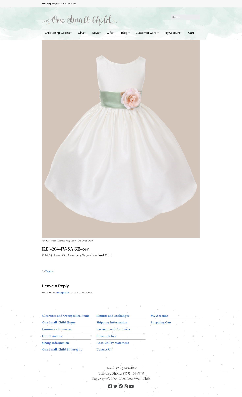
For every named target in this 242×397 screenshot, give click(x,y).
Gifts (110, 32)
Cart (191, 32)
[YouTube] (131, 386)
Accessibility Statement (112, 343)
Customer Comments (56, 329)
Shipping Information (111, 322)
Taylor (49, 271)
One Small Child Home (59, 322)
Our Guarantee (52, 336)
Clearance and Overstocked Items (65, 316)
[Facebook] (110, 386)
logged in (63, 292)
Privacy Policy (106, 336)
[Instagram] (126, 386)
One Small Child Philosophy (62, 350)
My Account (172, 32)
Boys (95, 32)
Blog (124, 32)
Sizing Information (55, 343)
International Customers (113, 329)
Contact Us (104, 350)
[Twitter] (115, 386)
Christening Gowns (57, 32)
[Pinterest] (121, 386)
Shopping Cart (161, 322)
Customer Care (146, 32)
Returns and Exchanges (112, 316)
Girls (81, 32)
